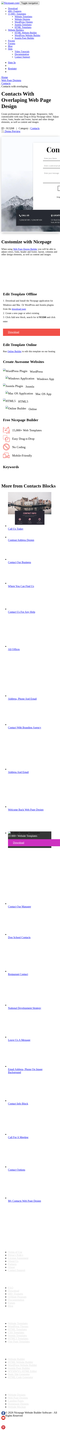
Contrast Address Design (21, 540)
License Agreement (18, 1258)
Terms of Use (15, 1252)
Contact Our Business (19, 562)
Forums (11, 43)
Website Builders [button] (16, 30)
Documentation (22, 54)
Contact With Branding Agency (24, 727)
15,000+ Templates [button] (17, 14)
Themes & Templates (19, 1314)
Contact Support (22, 57)
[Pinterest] (3, 1428)
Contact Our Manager (19, 906)
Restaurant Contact (18, 974)
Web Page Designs (18, 1397)
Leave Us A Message (19, 1040)
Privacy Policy (15, 1255)
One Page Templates (19, 1341)
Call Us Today (15, 528)
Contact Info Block (18, 1103)
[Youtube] (3, 1419)
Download (13, 8)
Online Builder (15, 351)
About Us (13, 1261)
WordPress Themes (24, 22)
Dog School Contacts (19, 937)
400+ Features (14, 11)
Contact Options (16, 1169)
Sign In (12, 62)
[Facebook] (3, 1414)
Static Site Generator (19, 1374)
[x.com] (3, 1423)
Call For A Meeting (18, 1137)
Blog (10, 46)
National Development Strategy (24, 1008)
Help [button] (10, 49)
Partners (12, 1264)
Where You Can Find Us (21, 586)
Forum (11, 1302)
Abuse (11, 1267)
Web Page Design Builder (25, 249)
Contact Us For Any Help (21, 612)
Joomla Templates (23, 24)
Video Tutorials (22, 51)
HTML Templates (23, 27)
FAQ (10, 1287)
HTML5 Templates (18, 1338)
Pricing (11, 41)
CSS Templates (16, 1332)
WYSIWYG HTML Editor (22, 1371)
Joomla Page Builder (24, 38)
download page (19, 309)
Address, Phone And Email (22, 698)
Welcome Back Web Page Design (26, 809)
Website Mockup (17, 1406)
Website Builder (16, 1359)
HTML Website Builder (26, 32)
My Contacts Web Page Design (24, 1200)
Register (12, 68)
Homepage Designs (18, 1403)
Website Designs (22, 19)
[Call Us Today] (29, 525)
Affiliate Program (17, 1296)
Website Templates (23, 16)
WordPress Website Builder (27, 35)
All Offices (14, 649)
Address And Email (18, 772)
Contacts (35, 128)
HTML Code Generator (20, 1377)
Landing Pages (16, 1400)
